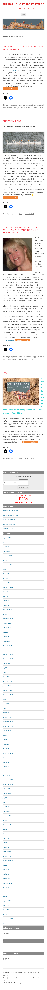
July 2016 (5, 865)
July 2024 (5, 592)
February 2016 (7, 883)
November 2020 (8, 726)
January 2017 (7, 856)
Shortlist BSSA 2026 (9, 524)
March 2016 (6, 878)
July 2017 (5, 834)
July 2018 (5, 798)
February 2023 (7, 645)
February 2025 (7, 578)
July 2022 (5, 668)
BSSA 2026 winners (9, 520)
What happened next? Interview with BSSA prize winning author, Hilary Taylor (22, 230)
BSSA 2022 (22, 357)
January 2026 (7, 560)
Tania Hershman (25, 108)
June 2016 (6, 870)
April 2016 (6, 874)
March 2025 (6, 574)
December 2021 (8, 690)
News (20, 105)
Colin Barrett (34, 105)
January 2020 (7, 749)
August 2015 (7, 901)
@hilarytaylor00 (8, 340)
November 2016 (8, 861)
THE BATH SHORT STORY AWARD (23, 4)
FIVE (5, 372)
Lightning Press (16, 359)
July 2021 (5, 699)
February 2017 (7, 852)
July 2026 (5, 542)
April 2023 (6, 636)
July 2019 (5, 757)
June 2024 (6, 596)
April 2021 (6, 708)
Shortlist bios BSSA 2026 (10, 511)
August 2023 (7, 628)
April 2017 (6, 843)
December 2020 (8, 722)
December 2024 (8, 587)
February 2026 (7, 556)
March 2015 (6, 910)
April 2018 (6, 807)
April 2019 (6, 766)
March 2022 (6, 677)
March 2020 (6, 744)
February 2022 (7, 681)
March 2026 (6, 551)
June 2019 (6, 762)
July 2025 (5, 569)
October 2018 (7, 789)
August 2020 (7, 731)
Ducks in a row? (12, 121)
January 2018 (7, 820)
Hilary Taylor (7, 359)
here (14, 70)
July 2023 (5, 632)
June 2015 (6, 905)
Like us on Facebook (11, 941)
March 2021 (6, 713)
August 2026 (7, 538)
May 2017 (6, 838)
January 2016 (7, 887)
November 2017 (8, 825)
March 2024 (6, 605)
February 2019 (7, 775)
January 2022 (7, 686)
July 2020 (5, 735)
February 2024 (7, 610)
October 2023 (7, 623)
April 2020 (6, 740)
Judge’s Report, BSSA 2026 (11, 515)
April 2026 (6, 547)
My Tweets (6, 933)
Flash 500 (41, 357)
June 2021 (6, 704)
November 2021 (8, 695)
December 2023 (8, 619)
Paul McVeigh (14, 108)
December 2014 (8, 919)
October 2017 (7, 829)
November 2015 (8, 892)
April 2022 (6, 672)
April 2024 (6, 601)
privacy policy (23, 479)
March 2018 (6, 811)
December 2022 (8, 654)
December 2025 (8, 565)
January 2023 (7, 650)
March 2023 (6, 641)
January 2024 (7, 614)
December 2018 (8, 780)
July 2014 (5, 923)
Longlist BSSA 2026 (9, 529)
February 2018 (7, 816)
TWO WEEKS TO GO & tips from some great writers (23, 48)
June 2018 (6, 802)
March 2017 (6, 847)
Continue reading (10, 89)
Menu (23, 14)
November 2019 (8, 753)
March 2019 (6, 771)
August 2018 (7, 793)
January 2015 (7, 914)
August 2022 (7, 663)
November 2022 (8, 659)
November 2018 (8, 784)
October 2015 (7, 896)
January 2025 (7, 583)
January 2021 (7, 717)
